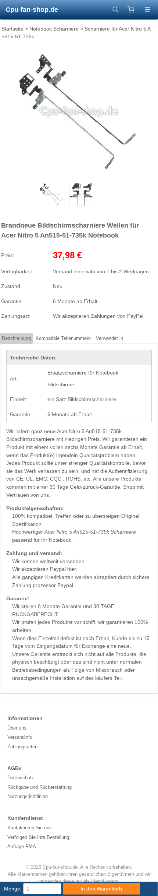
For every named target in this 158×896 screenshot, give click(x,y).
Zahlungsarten (22, 746)
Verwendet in (109, 338)
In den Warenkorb (101, 889)
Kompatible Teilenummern (63, 338)
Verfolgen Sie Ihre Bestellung (38, 837)
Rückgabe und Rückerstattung (39, 787)
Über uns (16, 728)
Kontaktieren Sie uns (29, 827)
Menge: (13, 889)
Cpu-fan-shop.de (32, 9)
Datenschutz (20, 777)
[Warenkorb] (131, 9)
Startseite (12, 29)
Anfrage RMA (21, 846)
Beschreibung (16, 338)
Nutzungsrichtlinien (27, 796)
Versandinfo (19, 737)
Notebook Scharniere (54, 29)
